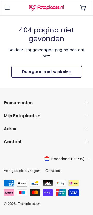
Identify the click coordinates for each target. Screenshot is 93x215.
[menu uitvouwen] (7, 8)
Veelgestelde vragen (22, 170)
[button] (83, 8)
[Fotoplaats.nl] (46, 8)
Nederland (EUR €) (68, 158)
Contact (52, 170)
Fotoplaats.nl (29, 203)
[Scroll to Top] (84, 187)
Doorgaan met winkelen (46, 71)
